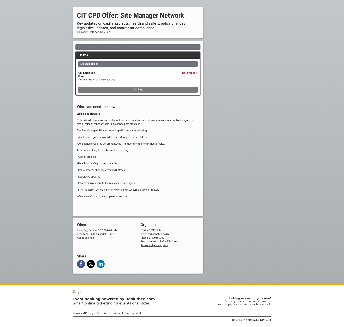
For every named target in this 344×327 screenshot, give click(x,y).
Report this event (113, 313)
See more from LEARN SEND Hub (159, 241)
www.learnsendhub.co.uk (155, 234)
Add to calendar (86, 237)
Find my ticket (133, 313)
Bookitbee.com (140, 299)
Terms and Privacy (83, 313)
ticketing (104, 303)
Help (98, 313)
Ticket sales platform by (245, 320)
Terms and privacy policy (154, 245)
